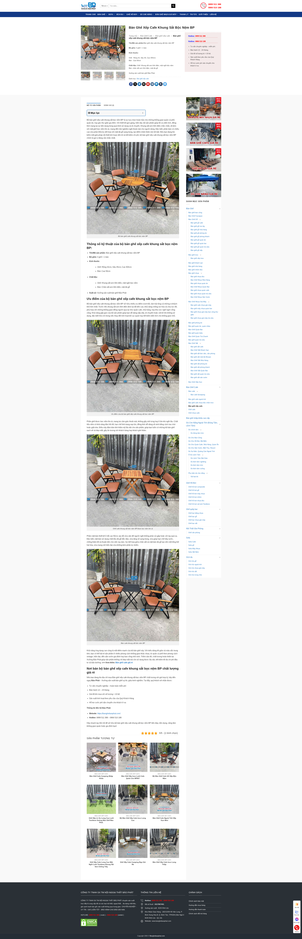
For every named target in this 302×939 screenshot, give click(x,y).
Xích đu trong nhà (195, 575)
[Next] (121, 47)
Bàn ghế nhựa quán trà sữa (201, 294)
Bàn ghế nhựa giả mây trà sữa (202, 318)
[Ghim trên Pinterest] (148, 84)
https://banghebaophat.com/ (108, 713)
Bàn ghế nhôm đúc (195, 270)
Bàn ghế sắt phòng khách (200, 367)
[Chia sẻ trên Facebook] (131, 84)
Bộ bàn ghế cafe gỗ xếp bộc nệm (164, 777)
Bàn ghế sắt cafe (197, 347)
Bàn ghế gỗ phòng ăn (199, 233)
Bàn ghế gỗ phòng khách (200, 236)
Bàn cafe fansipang (198, 395)
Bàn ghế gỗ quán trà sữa (200, 247)
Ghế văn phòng (194, 532)
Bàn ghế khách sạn (195, 263)
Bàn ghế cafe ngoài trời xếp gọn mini (164, 819)
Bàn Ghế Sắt (193, 343)
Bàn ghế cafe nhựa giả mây (201, 305)
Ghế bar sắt (192, 523)
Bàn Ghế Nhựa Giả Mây (197, 302)
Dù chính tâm (193, 430)
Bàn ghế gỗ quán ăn (198, 240)
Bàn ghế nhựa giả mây (165, 14)
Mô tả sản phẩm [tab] (94, 105)
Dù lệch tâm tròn (197, 465)
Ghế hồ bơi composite (196, 487)
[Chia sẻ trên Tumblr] (161, 84)
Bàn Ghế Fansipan (195, 216)
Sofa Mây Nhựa (194, 548)
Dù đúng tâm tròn (197, 433)
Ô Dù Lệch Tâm (194, 455)
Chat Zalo (297, 915)
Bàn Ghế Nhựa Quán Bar (200, 287)
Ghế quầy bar (191, 509)
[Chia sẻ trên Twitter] (139, 84)
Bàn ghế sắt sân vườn (199, 377)
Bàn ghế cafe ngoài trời (197, 399)
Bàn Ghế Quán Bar (195, 329)
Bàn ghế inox (193, 255)
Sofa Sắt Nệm (193, 552)
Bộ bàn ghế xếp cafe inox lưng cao (133, 819)
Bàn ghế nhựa (193, 273)
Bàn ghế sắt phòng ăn (199, 364)
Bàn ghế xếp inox (197, 258)
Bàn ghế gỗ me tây (198, 226)
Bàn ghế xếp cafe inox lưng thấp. (164, 863)
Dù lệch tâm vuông (198, 468)
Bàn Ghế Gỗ (193, 219)
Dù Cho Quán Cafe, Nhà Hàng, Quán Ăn (203, 444)
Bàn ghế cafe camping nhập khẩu (101, 777)
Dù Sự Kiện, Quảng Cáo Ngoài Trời (201, 451)
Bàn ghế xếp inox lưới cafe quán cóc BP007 (132, 777)
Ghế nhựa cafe (194, 413)
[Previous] (85, 47)
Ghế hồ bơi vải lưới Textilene (199, 504)
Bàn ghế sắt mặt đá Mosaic (201, 357)
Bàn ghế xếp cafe (162, 36)
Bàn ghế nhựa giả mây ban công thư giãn (204, 313)
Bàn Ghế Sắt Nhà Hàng (199, 360)
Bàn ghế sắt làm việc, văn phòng (203, 353)
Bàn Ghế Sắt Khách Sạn (200, 350)
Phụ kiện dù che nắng (196, 473)
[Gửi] (173, 6)
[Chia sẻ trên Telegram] (165, 84)
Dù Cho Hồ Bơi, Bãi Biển (197, 441)
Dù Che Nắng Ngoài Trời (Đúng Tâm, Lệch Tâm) (202, 424)
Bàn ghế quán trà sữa (196, 340)
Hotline (296, 927)
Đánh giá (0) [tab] (109, 105)
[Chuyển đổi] (219, 208)
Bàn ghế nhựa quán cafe (200, 290)
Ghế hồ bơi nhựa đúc (196, 500)
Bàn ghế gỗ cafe (197, 223)
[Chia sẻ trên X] (135, 84)
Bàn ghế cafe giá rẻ (124, 663)
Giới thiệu (203, 14)
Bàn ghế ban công (195, 212)
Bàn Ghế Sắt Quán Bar (199, 370)
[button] (84, 67)
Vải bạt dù (194, 476)
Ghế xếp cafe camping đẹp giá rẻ (133, 863)
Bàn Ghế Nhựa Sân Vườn (200, 297)
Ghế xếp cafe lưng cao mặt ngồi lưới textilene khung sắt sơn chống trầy (101, 864)
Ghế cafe (191, 409)
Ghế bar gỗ (192, 516)
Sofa (110, 14)
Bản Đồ (297, 907)
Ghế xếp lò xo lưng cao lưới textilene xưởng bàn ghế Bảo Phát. (101, 820)
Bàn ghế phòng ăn (195, 323)
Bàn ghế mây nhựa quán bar (201, 308)
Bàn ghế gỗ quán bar (198, 243)
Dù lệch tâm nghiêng (198, 462)
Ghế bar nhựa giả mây (196, 520)
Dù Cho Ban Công (195, 438)
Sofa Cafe (192, 542)
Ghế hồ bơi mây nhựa (196, 494)
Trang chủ (91, 14)
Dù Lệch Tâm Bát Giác (199, 458)
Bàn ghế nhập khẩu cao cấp (198, 418)
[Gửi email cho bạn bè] (144, 84)
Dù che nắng (146, 14)
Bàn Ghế (101, 14)
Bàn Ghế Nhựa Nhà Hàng (200, 280)
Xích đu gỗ (192, 561)
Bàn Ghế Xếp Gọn (195, 382)
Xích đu (119, 14)
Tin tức (193, 14)
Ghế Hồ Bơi (131, 14)
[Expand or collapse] (142, 113)
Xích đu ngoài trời (195, 564)
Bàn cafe (191, 391)
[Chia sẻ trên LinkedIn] (156, 84)
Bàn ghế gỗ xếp (196, 250)
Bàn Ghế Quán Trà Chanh (198, 336)
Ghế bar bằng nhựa (195, 513)
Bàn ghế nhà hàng (195, 266)
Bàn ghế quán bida (195, 333)
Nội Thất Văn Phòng (194, 529)
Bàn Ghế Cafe (146, 36)
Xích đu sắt (192, 571)
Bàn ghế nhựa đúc (197, 276)
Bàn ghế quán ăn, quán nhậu (199, 326)
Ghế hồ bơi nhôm (194, 497)
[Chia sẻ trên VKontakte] (152, 84)
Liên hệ (213, 14)
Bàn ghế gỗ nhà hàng (199, 230)
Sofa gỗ (191, 545)
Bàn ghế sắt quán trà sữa (200, 374)
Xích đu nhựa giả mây (196, 568)
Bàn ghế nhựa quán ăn (199, 283)
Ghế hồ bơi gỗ (193, 490)
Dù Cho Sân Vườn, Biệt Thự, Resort (201, 448)
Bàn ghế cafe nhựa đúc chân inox (201, 403)
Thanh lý (184, 14)
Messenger (297, 922)
